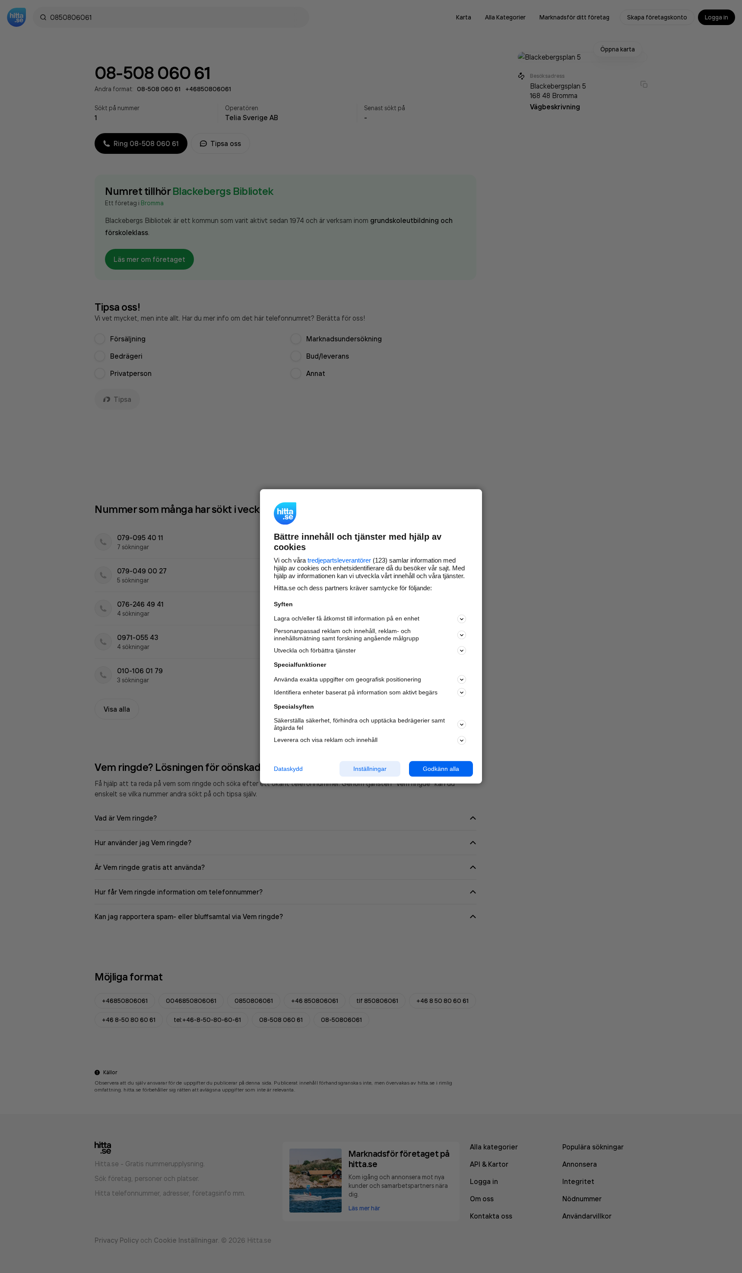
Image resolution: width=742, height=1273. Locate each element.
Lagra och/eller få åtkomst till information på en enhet (346, 618)
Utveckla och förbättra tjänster (315, 650)
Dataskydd (288, 768)
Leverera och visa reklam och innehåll (325, 739)
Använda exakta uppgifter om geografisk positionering (347, 679)
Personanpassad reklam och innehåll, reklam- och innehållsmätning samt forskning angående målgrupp (346, 634)
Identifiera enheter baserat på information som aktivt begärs (356, 692)
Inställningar (370, 768)
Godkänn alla (441, 768)
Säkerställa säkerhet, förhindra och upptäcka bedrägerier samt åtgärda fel (359, 724)
